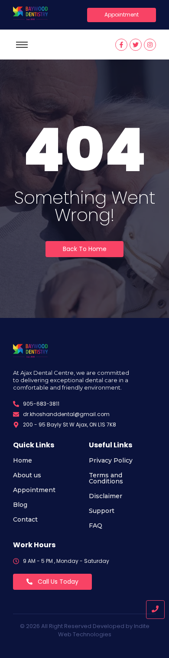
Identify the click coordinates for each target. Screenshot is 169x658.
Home (22, 460)
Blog (20, 505)
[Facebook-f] (121, 45)
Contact (25, 519)
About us (27, 475)
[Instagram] (150, 45)
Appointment (34, 490)
